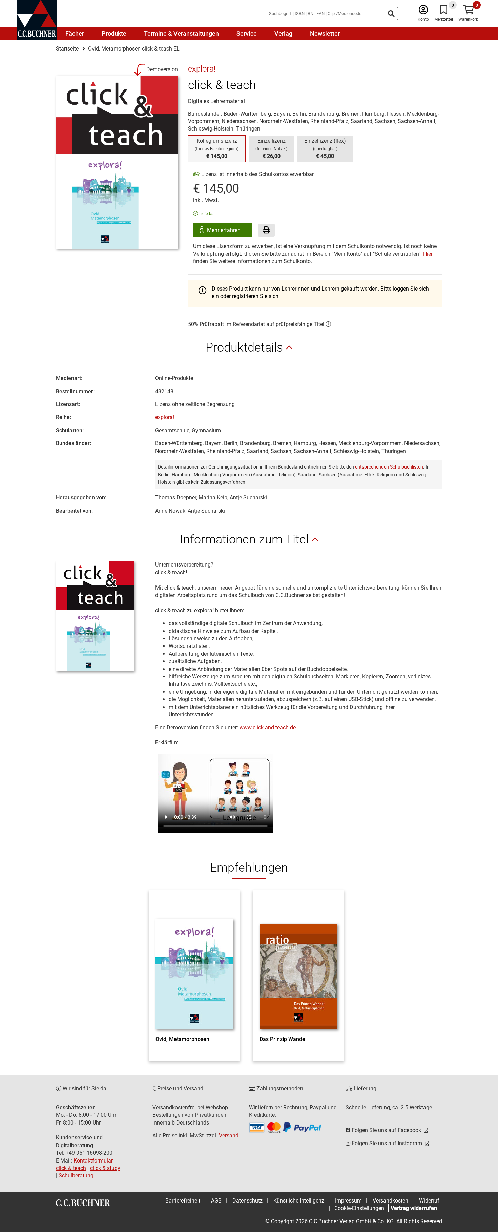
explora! (164, 417)
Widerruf (429, 1200)
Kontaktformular (93, 1160)
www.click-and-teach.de (268, 727)
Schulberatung (76, 1175)
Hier (428, 254)
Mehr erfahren (224, 230)
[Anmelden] (423, 11)
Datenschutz (247, 1200)
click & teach (71, 1168)
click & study (105, 1168)
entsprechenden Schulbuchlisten (389, 467)
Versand (228, 1135)
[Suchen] (391, 13)
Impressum (348, 1200)
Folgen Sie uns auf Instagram (386, 1143)
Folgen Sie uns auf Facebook (386, 1130)
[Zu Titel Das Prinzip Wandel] (298, 964)
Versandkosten (390, 1200)
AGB (216, 1200)
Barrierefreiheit (182, 1200)
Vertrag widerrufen (414, 1208)
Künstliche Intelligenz (298, 1200)
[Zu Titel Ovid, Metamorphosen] (194, 964)
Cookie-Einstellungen (359, 1208)
